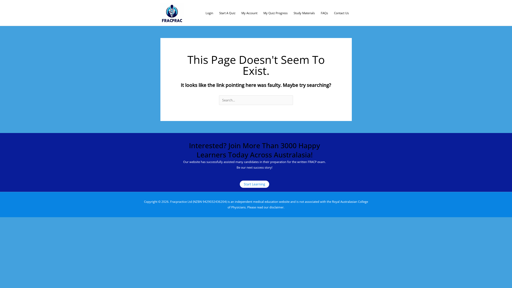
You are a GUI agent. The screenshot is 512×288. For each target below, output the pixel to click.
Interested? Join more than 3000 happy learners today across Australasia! (254, 150)
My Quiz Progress (275, 13)
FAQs (324, 13)
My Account (249, 13)
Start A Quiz (227, 13)
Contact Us (341, 13)
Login (209, 13)
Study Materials (304, 13)
